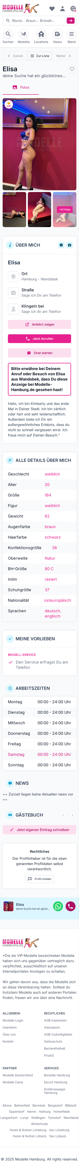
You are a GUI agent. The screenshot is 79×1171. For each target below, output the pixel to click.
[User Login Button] (62, 8)
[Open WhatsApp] (58, 906)
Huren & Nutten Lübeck (30, 1136)
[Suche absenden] (71, 21)
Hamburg (29, 279)
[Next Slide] (72, 815)
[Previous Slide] (63, 815)
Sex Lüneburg (59, 1130)
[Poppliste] (52, 8)
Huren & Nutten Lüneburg (28, 1130)
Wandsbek (49, 279)
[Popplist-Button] (72, 68)
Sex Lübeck (57, 1136)
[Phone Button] (70, 906)
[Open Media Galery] (39, 144)
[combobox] (39, 20)
